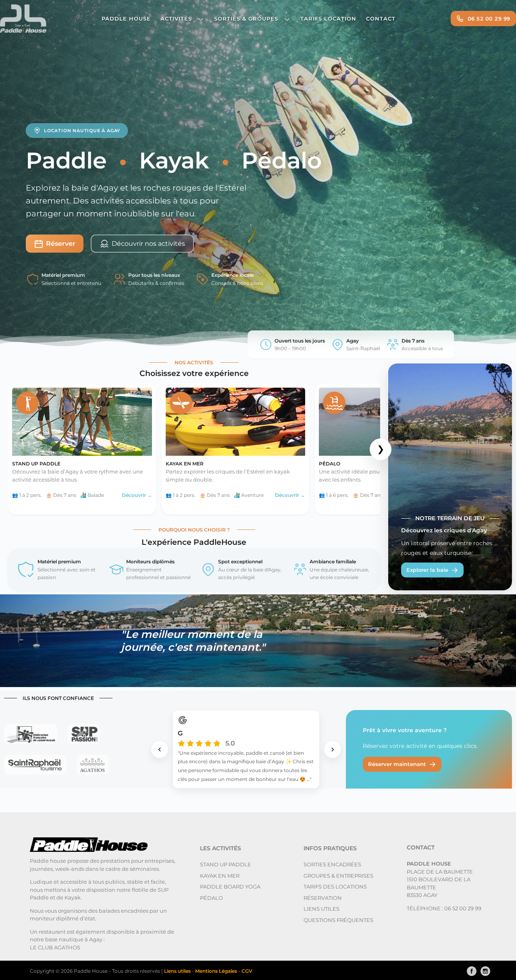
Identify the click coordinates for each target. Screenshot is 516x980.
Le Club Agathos (55, 947)
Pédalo (211, 898)
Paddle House (126, 19)
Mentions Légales (216, 971)
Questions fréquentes (338, 920)
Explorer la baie (427, 570)
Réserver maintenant (397, 764)
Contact (380, 19)
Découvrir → (137, 495)
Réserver (60, 243)
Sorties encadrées (332, 864)
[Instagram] (483, 971)
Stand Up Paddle (225, 864)
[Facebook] (469, 971)
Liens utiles (321, 908)
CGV (246, 971)
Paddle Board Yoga (230, 886)
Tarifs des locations (335, 886)
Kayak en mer (219, 875)
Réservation (323, 898)
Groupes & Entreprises (338, 875)
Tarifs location (328, 19)
